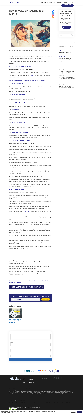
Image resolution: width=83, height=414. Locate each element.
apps (31, 75)
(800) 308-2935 (67, 5)
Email (12, 348)
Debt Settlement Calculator (64, 52)
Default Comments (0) (12, 329)
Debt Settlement (52, 2)
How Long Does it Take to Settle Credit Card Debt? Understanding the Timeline (66, 78)
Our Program (31, 378)
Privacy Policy (31, 382)
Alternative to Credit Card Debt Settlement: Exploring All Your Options (66, 87)
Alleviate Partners (26, 380)
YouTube (61, 378)
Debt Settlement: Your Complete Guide (66, 42)
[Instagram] (53, 15)
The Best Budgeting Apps (63, 44)
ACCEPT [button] (79, 412)
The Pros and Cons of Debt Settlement (66, 46)
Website (12, 354)
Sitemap (21, 407)
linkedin (59, 378)
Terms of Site (17, 407)
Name (12, 342)
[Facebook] (53, 11)
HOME (42, 2)
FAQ (23, 379)
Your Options (31, 379)
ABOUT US (46, 2)
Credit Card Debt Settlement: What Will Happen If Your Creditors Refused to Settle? (66, 72)
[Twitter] (53, 13)
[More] (53, 17)
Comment (12, 332)
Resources (59, 2)
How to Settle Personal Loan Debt (65, 68)
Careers (65, 2)
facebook (54, 378)
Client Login (70, 2)
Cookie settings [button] (73, 412)
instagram (56, 378)
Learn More (66, 27)
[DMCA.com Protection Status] (13, 409)
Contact (24, 382)
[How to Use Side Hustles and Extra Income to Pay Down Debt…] (15, 313)
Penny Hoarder (27, 211)
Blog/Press (31, 380)
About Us (24, 378)
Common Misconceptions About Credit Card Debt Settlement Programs (66, 82)
